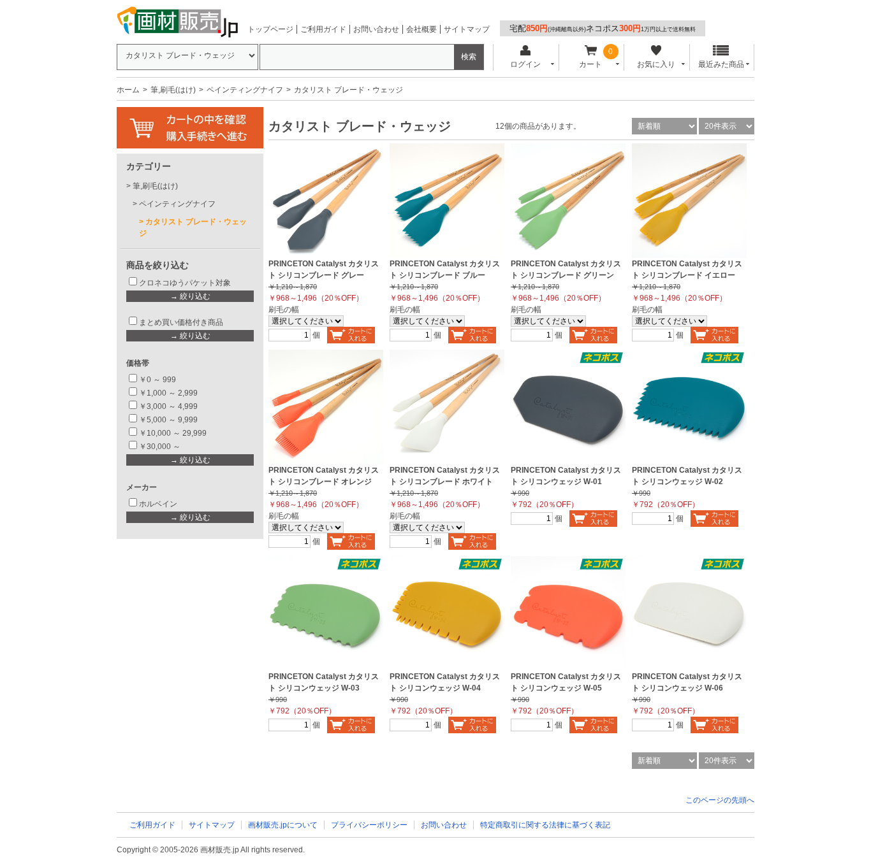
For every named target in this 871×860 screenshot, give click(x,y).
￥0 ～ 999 (157, 379)
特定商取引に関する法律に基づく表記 (545, 825)
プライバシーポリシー (369, 825)
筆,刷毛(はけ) (173, 89)
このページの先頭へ (719, 800)
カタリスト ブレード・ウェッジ (193, 227)
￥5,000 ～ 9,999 (168, 419)
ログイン (525, 64)
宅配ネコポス (602, 28)
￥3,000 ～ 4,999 (168, 406)
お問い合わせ (376, 29)
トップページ (270, 29)
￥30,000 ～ (160, 446)
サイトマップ (467, 29)
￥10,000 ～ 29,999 (173, 433)
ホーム (128, 89)
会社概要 (421, 29)
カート (590, 64)
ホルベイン (158, 503)
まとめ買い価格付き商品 (181, 322)
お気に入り (656, 64)
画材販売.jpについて (283, 825)
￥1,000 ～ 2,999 (168, 393)
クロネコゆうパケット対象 (185, 282)
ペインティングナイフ (245, 89)
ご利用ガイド (323, 29)
